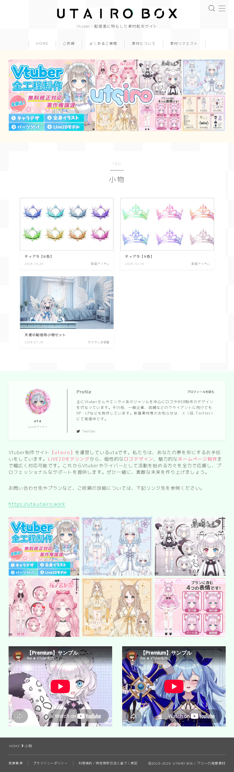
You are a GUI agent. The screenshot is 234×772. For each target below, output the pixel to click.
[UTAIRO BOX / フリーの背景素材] (117, 13)
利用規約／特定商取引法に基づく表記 (108, 763)
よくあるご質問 (103, 43)
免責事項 (16, 763)
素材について (144, 43)
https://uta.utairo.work (37, 504)
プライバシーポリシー (50, 763)
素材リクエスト (184, 43)
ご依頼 (69, 43)
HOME (42, 43)
